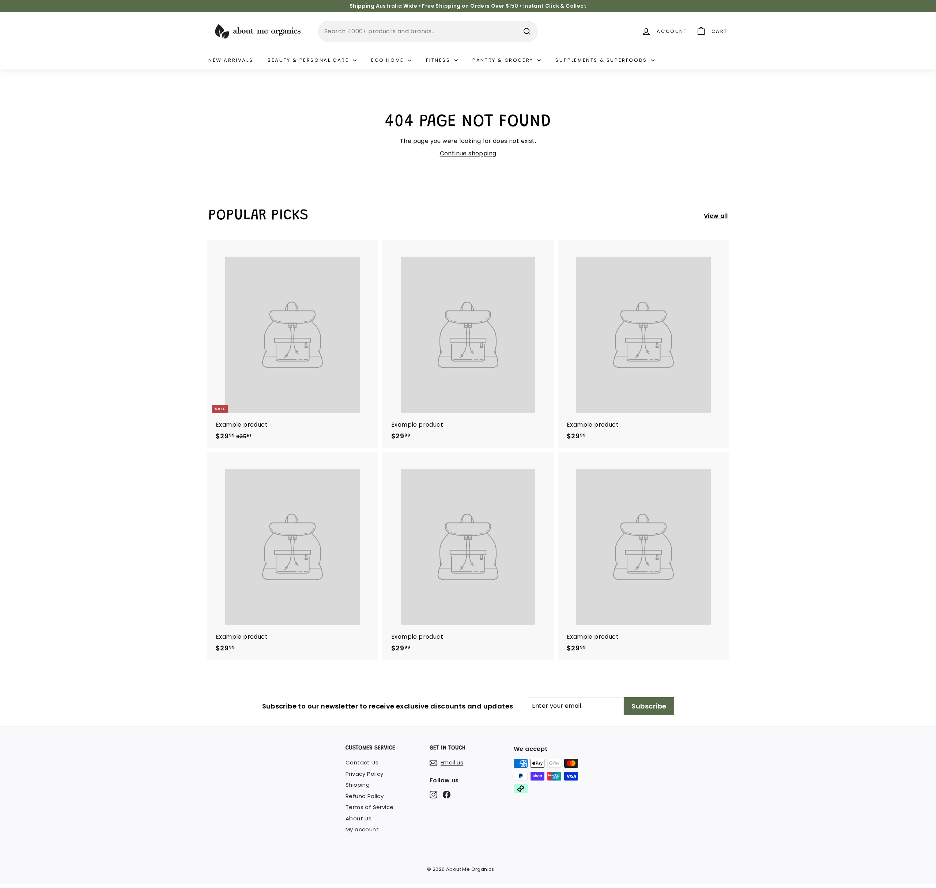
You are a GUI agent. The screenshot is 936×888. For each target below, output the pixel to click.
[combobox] (427, 31)
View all (716, 216)
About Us (358, 818)
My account (362, 829)
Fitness (439, 60)
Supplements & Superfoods (602, 60)
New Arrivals (230, 60)
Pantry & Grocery (503, 60)
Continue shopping (468, 153)
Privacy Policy (365, 774)
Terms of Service (369, 807)
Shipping (358, 785)
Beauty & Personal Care (309, 60)
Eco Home (388, 60)
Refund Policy (365, 796)
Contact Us (362, 762)
